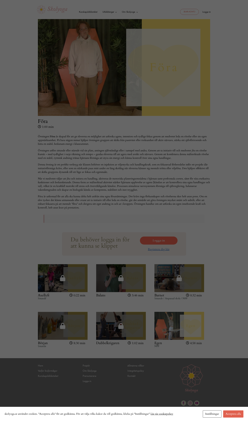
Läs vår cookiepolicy (162, 414)
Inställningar (212, 414)
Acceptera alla (233, 414)
